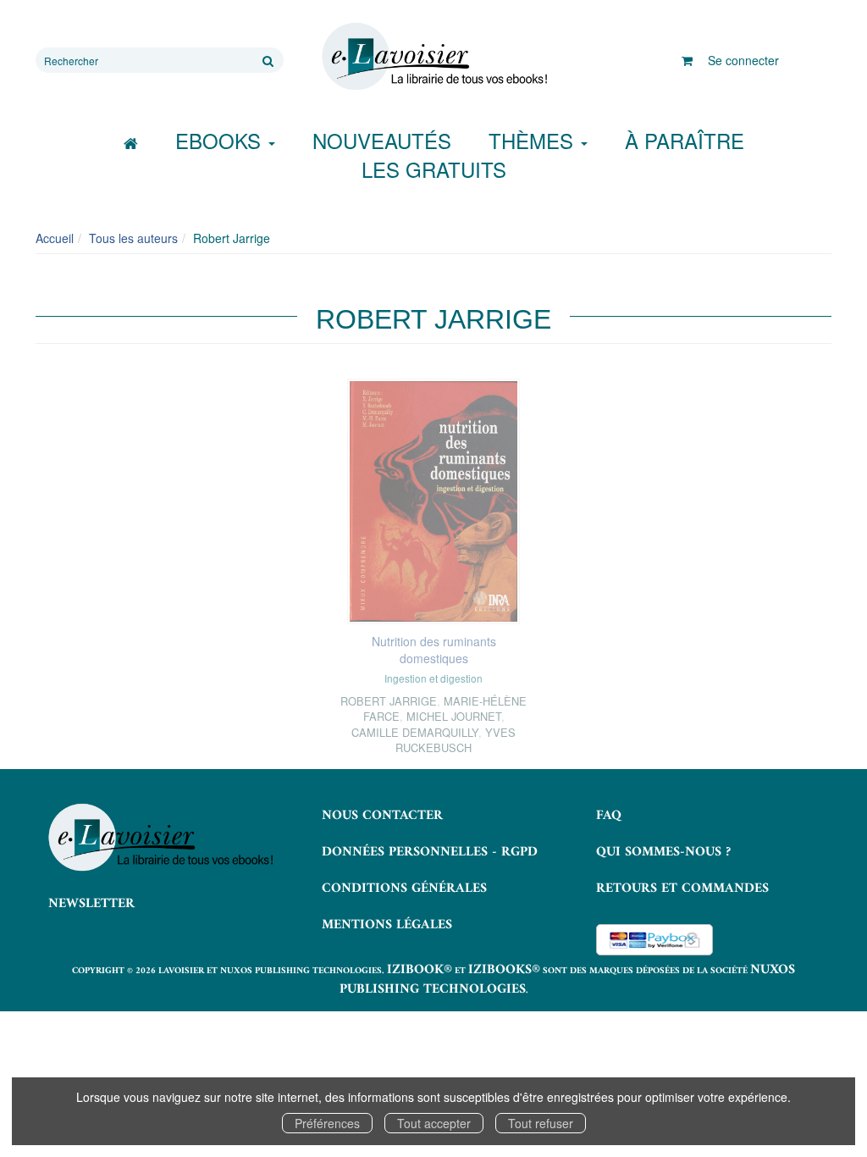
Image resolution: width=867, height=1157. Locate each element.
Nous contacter (382, 816)
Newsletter (91, 904)
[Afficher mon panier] (687, 60)
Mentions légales (387, 925)
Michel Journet (453, 716)
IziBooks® (504, 970)
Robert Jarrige (388, 701)
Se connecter (743, 60)
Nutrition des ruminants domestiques (434, 650)
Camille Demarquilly (414, 732)
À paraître (684, 140)
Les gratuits (434, 169)
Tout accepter (434, 1123)
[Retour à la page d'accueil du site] (433, 57)
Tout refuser (540, 1123)
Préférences (327, 1123)
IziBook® (419, 970)
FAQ (608, 816)
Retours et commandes (682, 888)
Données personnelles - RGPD (430, 852)
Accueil (55, 238)
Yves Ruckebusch (455, 740)
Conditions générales (404, 888)
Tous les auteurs (133, 238)
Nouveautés (381, 140)
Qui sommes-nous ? (663, 852)
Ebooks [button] (221, 140)
